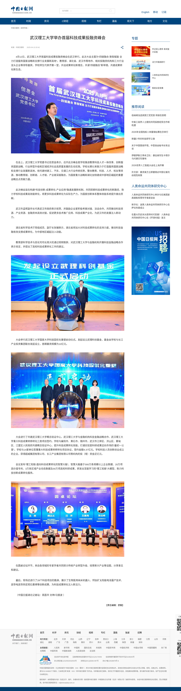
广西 (66, 642)
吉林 (97, 639)
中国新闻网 (66, 651)
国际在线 (87, 648)
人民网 (56, 648)
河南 (164, 639)
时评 (54, 633)
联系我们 (24, 643)
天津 (64, 639)
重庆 (83, 642)
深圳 (140, 642)
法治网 (92, 651)
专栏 (99, 21)
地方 (149, 21)
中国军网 (54, 651)
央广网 (164, 648)
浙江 (131, 639)
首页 (13, 21)
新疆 (132, 642)
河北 (72, 639)
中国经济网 (124, 648)
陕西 (124, 642)
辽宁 (88, 639)
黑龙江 (106, 639)
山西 (80, 639)
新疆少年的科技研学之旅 (143, 139)
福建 (140, 639)
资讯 (46, 21)
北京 (56, 639)
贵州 (99, 642)
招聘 (140, 633)
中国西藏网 (152, 648)
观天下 (130, 21)
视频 (83, 21)
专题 (135, 38)
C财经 (65, 21)
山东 (156, 639)
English (145, 12)
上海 (115, 639)
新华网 (66, 648)
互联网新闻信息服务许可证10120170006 (87, 657)
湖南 (50, 642)
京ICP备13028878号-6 (111, 661)
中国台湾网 (138, 648)
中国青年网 (110, 648)
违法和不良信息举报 (61, 657)
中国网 (77, 648)
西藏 (116, 642)
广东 (58, 642)
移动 (155, 12)
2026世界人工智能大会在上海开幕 (148, 165)
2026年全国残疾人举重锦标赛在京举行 (150, 132)
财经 (79, 633)
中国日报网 (15, 28)
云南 (107, 642)
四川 (91, 642)
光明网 (43, 651)
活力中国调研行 (158, 62)
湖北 (42, 642)
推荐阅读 (138, 106)
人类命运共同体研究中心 (149, 186)
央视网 (98, 648)
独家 (127, 633)
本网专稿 (24, 28)
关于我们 (15, 643)
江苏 (123, 639)
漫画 (114, 21)
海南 (75, 642)
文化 (165, 21)
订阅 (164, 12)
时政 (28, 21)
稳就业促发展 (157, 88)
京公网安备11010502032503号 (65, 661)
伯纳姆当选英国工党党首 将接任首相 (149, 115)
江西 (148, 639)
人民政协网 (80, 651)
